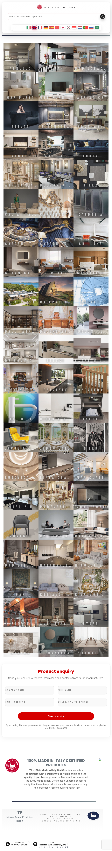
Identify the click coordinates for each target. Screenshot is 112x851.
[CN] (57, 27)
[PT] (85, 27)
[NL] (80, 27)
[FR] (40, 27)
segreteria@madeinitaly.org (61, 821)
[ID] (74, 27)
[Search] (102, 16)
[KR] (68, 27)
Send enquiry (56, 716)
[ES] (51, 27)
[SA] (97, 27)
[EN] (34, 27)
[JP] (63, 27)
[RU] (91, 27)
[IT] (28, 27)
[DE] (45, 27)
